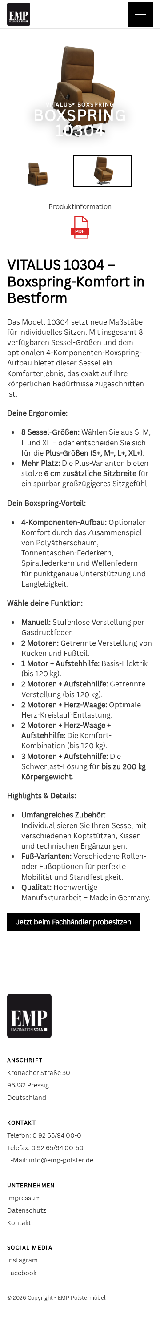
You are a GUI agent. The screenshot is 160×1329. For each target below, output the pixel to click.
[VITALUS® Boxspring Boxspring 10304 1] (36, 171)
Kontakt (19, 1222)
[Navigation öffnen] (140, 14)
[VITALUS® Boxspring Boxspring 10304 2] (102, 171)
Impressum (24, 1198)
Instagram (22, 1260)
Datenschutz (26, 1210)
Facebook (21, 1273)
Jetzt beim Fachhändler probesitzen (73, 921)
